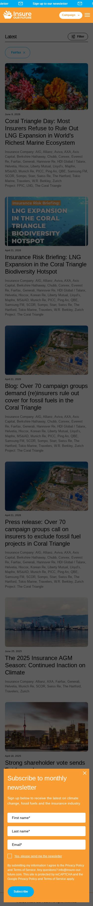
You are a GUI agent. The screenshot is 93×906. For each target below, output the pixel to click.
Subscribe (21, 891)
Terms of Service (55, 879)
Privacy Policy (27, 879)
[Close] (84, 772)
